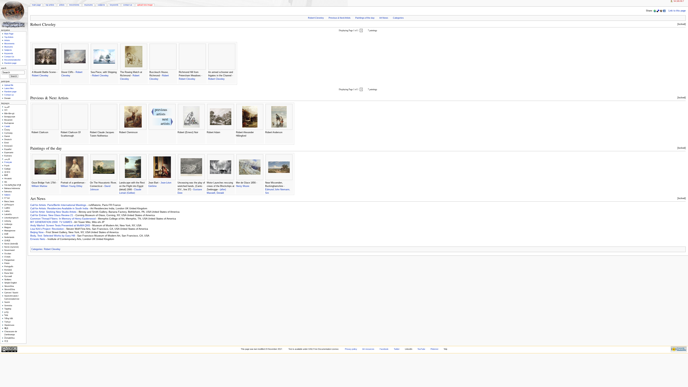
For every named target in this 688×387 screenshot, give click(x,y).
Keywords (114, 5)
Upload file (8, 85)
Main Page (36, 5)
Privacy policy (351, 349)
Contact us (9, 95)
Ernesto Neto (38, 239)
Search (3, 68)
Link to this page (677, 10)
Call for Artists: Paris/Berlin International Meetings (58, 205)
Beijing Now (37, 232)
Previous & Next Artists (339, 18)
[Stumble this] (654, 10)
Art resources (368, 349)
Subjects (101, 5)
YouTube (421, 349)
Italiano (7, 195)
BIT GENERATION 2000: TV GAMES (51, 222)
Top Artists (50, 5)
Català (7, 126)
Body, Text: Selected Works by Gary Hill (53, 235)
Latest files (9, 88)
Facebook (384, 349)
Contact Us (127, 5)
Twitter (397, 349)
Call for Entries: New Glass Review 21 (52, 215)
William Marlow (39, 186)
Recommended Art (12, 60)
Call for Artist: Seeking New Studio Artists (53, 211)
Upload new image (145, 5)
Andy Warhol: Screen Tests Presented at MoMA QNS (60, 225)
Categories (398, 18)
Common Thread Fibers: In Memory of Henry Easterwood (63, 218)
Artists (61, 5)
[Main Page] (14, 14)
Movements (74, 5)
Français (8, 162)
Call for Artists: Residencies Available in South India (59, 208)
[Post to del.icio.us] (658, 10)
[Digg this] (661, 10)
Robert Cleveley (316, 18)
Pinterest (434, 349)
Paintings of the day (364, 18)
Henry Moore (242, 186)
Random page (10, 63)
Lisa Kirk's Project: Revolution (47, 228)
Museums (88, 5)
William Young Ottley (71, 186)
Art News (383, 18)
